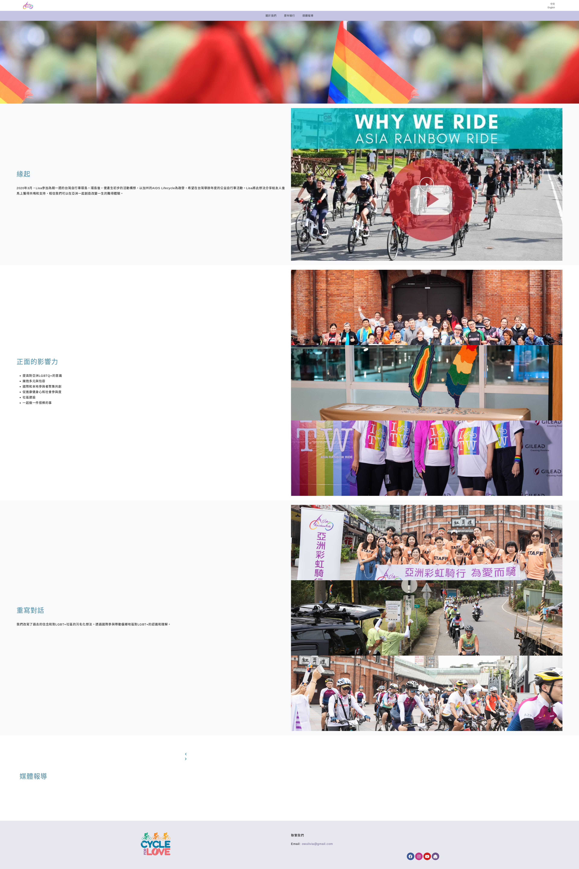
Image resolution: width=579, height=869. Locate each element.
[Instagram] (419, 856)
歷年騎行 (289, 15)
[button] (426, 184)
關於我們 (271, 15)
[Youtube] (427, 856)
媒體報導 (307, 15)
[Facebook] (410, 856)
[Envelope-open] (435, 856)
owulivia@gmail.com (317, 843)
